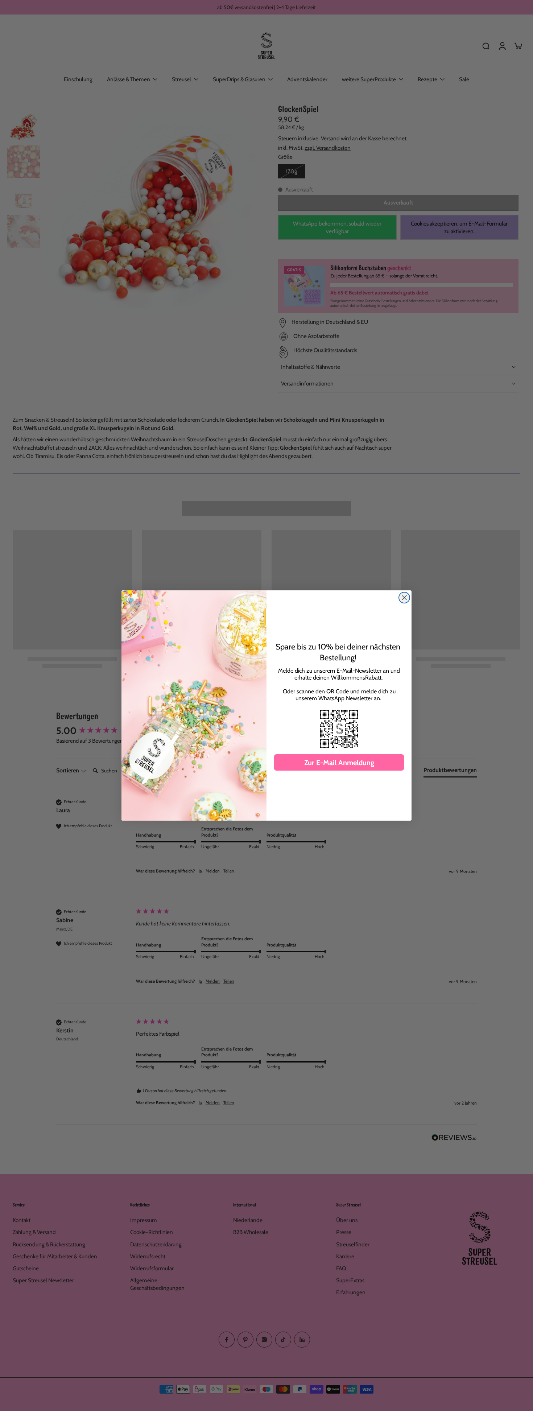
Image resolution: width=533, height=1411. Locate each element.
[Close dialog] (404, 597)
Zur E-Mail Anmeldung (339, 762)
